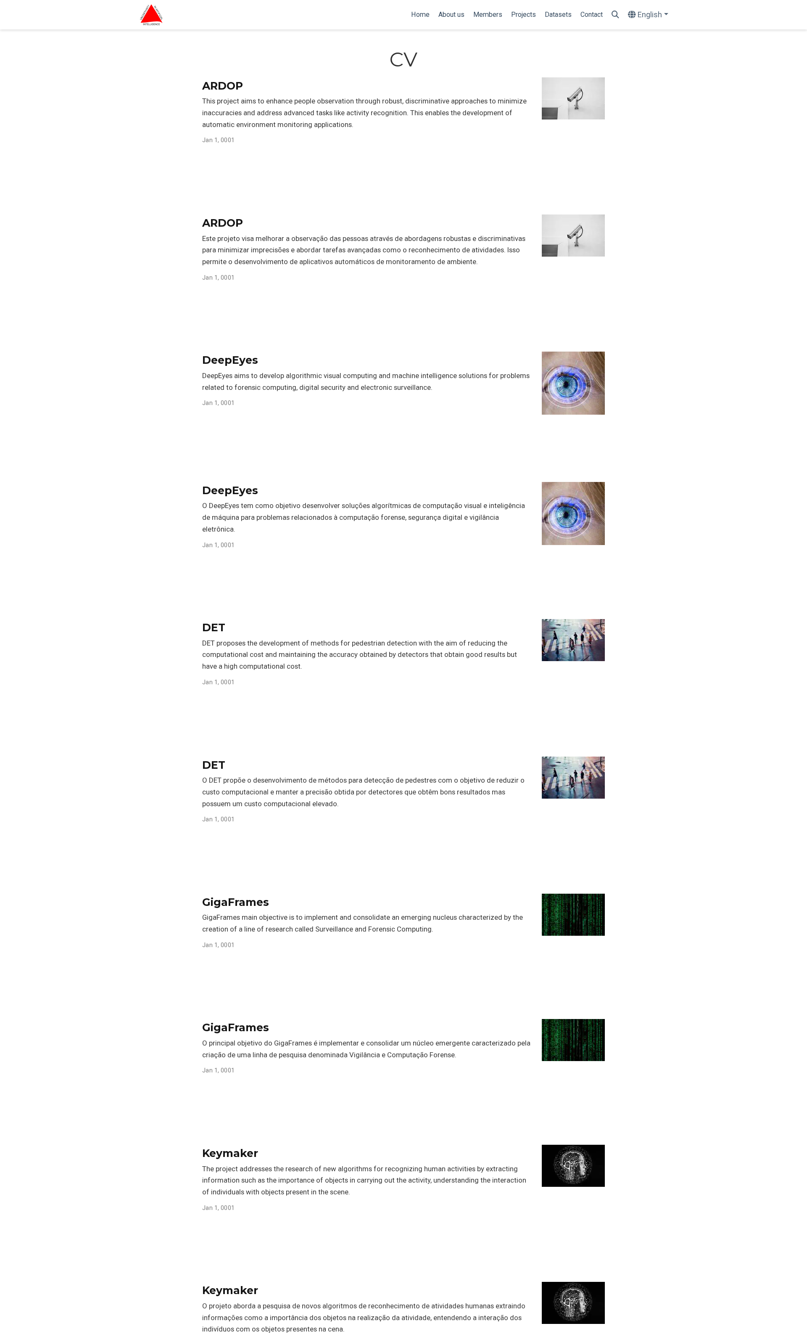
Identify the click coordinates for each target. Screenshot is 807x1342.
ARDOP (222, 85)
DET (213, 627)
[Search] (615, 15)
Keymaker (230, 1153)
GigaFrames (235, 902)
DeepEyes (230, 360)
